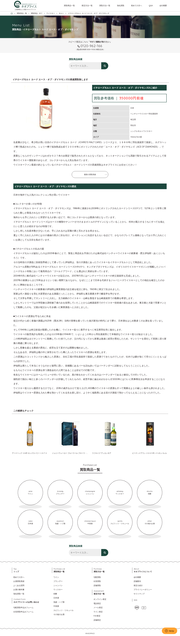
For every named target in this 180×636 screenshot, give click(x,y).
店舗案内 (137, 581)
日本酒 (56, 598)
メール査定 (98, 607)
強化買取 (120, 5)
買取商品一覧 (69, 5)
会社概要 (163, 5)
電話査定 (97, 603)
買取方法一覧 (104, 5)
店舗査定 (97, 620)
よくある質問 (18, 585)
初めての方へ (136, 5)
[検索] (104, 65)
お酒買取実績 (18, 581)
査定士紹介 (138, 585)
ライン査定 (98, 612)
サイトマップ (139, 594)
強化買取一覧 (18, 594)
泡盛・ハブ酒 (58, 602)
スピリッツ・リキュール (63, 610)
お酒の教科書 (18, 589)
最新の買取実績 (90, 174)
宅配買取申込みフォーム (23, 607)
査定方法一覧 (87, 5)
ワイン (56, 577)
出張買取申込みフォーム (23, 612)
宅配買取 (97, 577)
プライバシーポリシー (143, 589)
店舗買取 (97, 585)
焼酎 (55, 594)
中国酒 (56, 606)
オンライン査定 (100, 599)
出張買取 (97, 581)
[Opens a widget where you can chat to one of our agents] (169, 631)
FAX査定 (97, 616)
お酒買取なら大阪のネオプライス (25, 9)
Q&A (151, 5)
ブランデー (58, 581)
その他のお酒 (58, 614)
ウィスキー (58, 589)
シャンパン (58, 585)
